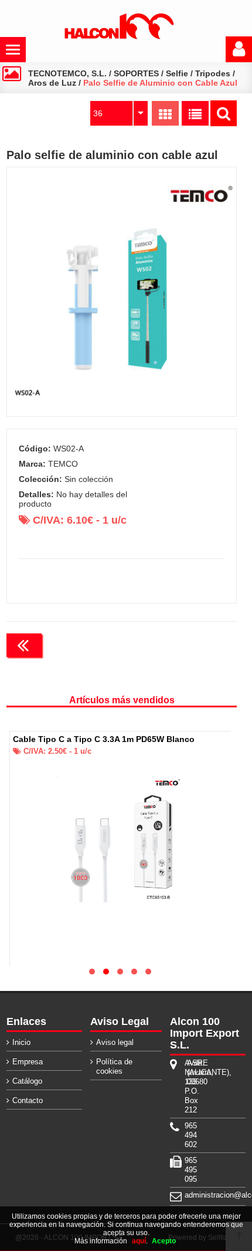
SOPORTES (136, 73)
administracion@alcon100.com (186, 1195)
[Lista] (195, 113)
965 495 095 (186, 1169)
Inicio (21, 1042)
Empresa (27, 1061)
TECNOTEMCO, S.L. (67, 73)
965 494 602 (186, 1135)
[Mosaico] (165, 113)
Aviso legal (115, 1042)
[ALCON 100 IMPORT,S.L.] (119, 37)
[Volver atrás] (24, 645)
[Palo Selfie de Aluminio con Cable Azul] (121, 292)
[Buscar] (223, 113)
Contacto (27, 1100)
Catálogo (27, 1081)
